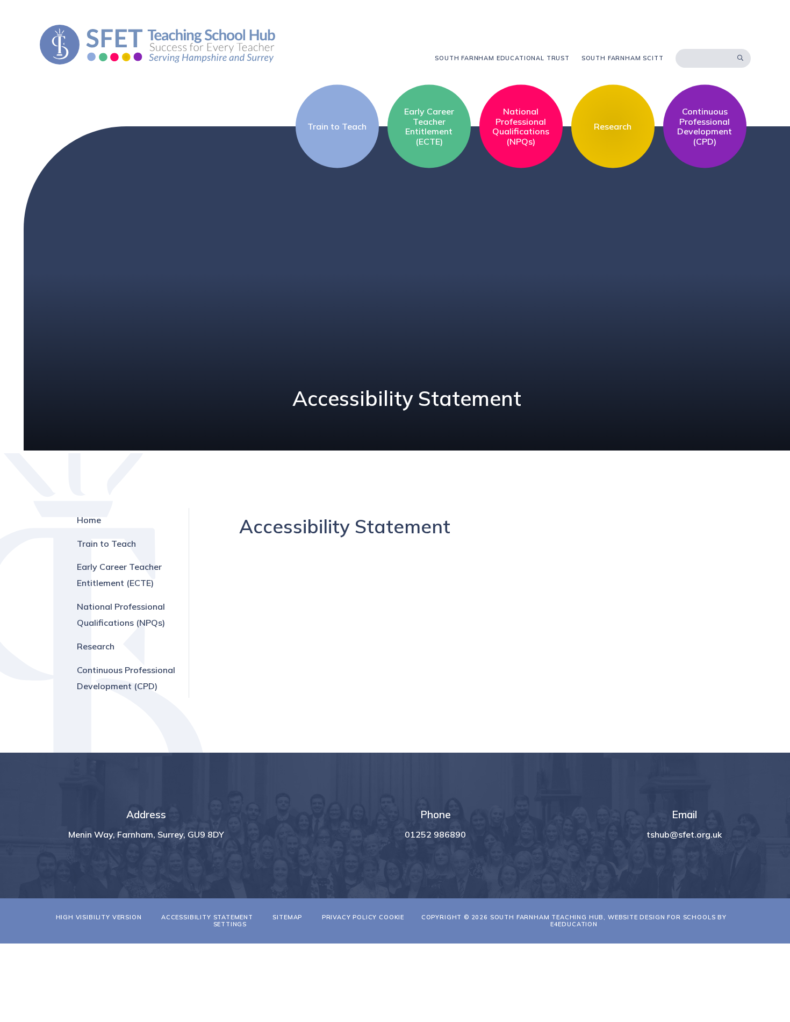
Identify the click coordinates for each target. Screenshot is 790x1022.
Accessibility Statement (207, 917)
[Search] (740, 58)
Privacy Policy (349, 917)
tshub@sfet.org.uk (684, 834)
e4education (574, 924)
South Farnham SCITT (622, 58)
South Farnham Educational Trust (502, 58)
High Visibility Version (99, 917)
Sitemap (287, 917)
